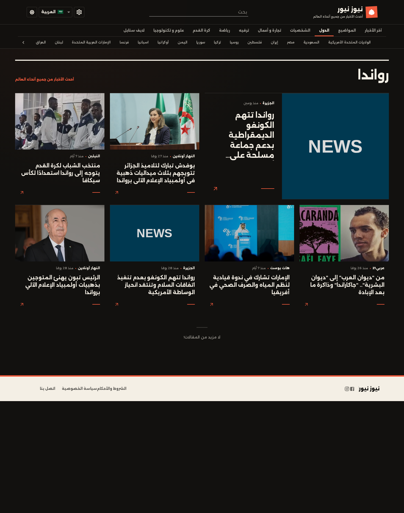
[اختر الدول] (79, 12)
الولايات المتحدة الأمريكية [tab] (349, 42)
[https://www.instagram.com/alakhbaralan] (347, 388)
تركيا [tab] (217, 42)
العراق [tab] (41, 42)
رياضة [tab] (224, 30)
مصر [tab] (291, 42)
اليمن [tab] (182, 42)
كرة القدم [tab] (201, 30)
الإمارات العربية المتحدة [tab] (91, 42)
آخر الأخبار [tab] (373, 30)
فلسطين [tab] (254, 42)
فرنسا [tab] (124, 42)
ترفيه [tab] (244, 30)
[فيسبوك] (352, 388)
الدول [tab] (324, 30)
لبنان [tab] (59, 42)
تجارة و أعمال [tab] (269, 30)
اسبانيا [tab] (143, 42)
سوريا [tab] (200, 42)
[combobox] (198, 12)
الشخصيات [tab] (300, 30)
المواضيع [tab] (347, 30)
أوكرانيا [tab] (163, 42)
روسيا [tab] (234, 42)
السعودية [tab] (311, 42)
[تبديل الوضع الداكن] (32, 12)
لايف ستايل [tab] (134, 30)
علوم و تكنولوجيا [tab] (168, 30)
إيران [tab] (274, 42)
